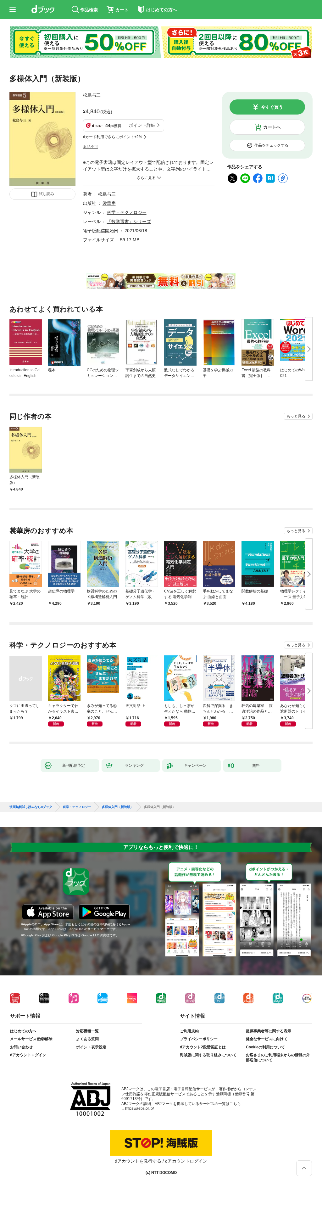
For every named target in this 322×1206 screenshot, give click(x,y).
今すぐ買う (272, 106)
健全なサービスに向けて (266, 1039)
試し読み (46, 194)
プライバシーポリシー (199, 1039)
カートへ (272, 127)
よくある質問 (87, 1039)
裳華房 (109, 203)
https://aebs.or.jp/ (139, 1108)
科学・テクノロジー (127, 212)
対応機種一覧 (87, 1031)
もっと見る (295, 416)
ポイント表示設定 (91, 1047)
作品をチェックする (271, 145)
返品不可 (90, 146)
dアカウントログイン (28, 1055)
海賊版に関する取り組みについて (208, 1055)
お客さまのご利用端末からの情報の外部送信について (278, 1057)
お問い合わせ (21, 1047)
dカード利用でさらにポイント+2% (112, 137)
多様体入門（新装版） (117, 807)
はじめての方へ (23, 1031)
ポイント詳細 (142, 125)
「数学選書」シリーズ (129, 221)
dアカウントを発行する (138, 1161)
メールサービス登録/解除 (31, 1039)
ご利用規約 (189, 1031)
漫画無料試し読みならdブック (30, 807)
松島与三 (92, 95)
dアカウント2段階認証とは (203, 1047)
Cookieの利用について (265, 1047)
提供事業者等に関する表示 (268, 1031)
